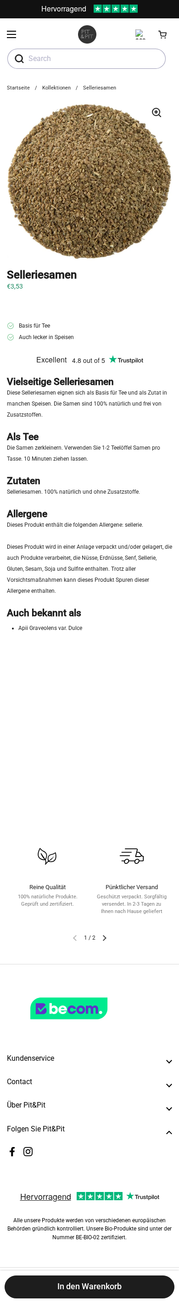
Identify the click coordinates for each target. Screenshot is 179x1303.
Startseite (18, 88)
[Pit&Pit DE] (87, 34)
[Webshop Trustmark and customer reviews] (87, 1023)
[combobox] (86, 59)
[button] (163, 34)
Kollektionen (56, 88)
